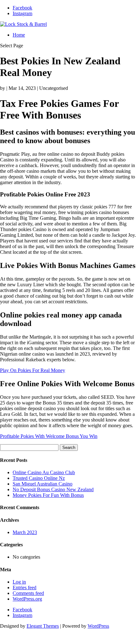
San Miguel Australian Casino (42, 483)
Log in (19, 582)
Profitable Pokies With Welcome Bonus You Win (48, 436)
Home (19, 35)
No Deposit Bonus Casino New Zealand (53, 489)
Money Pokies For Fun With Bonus (48, 495)
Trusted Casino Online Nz (39, 478)
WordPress (98, 626)
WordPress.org (27, 599)
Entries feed (24, 587)
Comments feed (28, 593)
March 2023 (25, 532)
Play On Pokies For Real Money (32, 370)
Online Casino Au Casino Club (44, 472)
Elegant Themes (43, 626)
